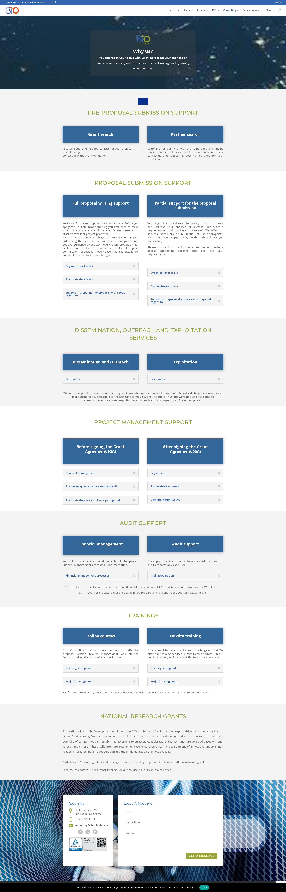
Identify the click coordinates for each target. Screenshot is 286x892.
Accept (204, 887)
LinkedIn (278, 2)
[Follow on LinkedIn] (95, 831)
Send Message (202, 856)
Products (202, 10)
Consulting (229, 10)
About (173, 10)
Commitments (251, 10)
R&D (214, 10)
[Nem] (282, 887)
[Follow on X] (87, 831)
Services (188, 10)
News (269, 10)
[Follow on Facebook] (80, 831)
